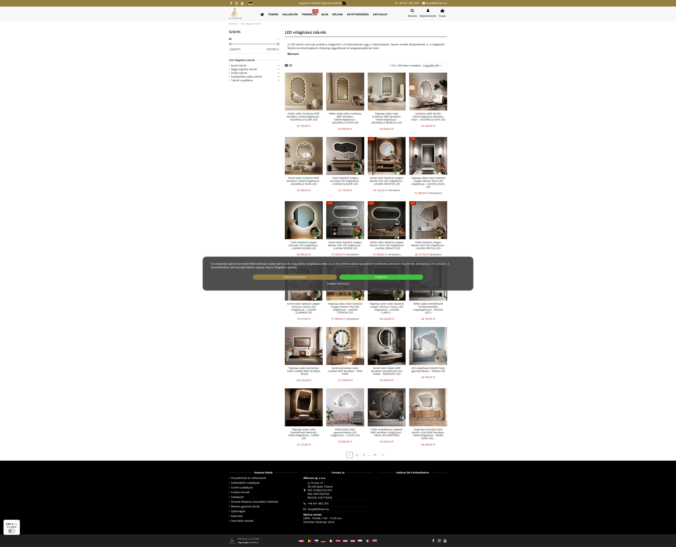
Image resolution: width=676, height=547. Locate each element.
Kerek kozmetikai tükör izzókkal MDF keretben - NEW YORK (345, 371)
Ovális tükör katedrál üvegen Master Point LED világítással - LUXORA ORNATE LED (387, 245)
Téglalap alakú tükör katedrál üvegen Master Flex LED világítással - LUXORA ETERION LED (345, 308)
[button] (273, 14)
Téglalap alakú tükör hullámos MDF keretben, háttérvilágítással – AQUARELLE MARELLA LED (386, 118)
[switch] (11, 531)
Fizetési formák (240, 492)
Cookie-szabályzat (242, 487)
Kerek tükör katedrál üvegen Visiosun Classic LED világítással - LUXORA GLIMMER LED (303, 308)
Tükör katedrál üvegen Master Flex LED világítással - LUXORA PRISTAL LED (428, 245)
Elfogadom (381, 277)
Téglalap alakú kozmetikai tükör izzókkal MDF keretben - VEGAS (303, 371)
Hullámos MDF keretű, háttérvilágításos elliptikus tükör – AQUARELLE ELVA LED (428, 116)
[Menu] (18, 522)
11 (375, 455)
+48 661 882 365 (408, 3)
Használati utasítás (242, 520)
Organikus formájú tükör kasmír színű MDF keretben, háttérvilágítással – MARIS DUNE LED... (428, 434)
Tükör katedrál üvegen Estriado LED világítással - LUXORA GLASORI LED (345, 181)
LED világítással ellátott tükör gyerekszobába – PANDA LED (428, 369)
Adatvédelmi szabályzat (245, 482)
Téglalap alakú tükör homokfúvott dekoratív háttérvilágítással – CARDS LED (303, 434)
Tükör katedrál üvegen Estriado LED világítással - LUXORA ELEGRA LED (304, 245)
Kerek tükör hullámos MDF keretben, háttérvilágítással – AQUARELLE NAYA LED (304, 181)
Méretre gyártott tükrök (245, 506)
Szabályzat (237, 497)
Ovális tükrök (239, 73)
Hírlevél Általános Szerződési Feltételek (254, 501)
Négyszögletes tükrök (244, 69)
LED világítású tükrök (242, 60)
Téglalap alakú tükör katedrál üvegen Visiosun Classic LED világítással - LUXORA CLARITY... (387, 308)
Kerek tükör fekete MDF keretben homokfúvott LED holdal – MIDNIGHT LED (386, 371)
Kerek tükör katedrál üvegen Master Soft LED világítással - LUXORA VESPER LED (345, 245)
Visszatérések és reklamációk (248, 478)
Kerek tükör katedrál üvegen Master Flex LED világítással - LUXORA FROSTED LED (387, 181)
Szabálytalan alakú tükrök (246, 76)
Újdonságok (238, 511)
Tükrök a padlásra (242, 80)
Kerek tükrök (238, 65)
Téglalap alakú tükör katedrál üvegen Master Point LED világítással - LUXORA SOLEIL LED (428, 182)
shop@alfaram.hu (436, 3)
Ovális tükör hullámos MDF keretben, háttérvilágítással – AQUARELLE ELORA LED (304, 116)
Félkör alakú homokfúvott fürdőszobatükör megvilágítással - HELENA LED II (428, 308)
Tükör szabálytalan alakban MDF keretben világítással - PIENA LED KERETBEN (387, 432)
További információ (338, 283)
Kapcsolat (237, 516)
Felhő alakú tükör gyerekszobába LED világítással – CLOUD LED (345, 432)
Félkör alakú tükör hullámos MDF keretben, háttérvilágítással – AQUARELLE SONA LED (345, 118)
